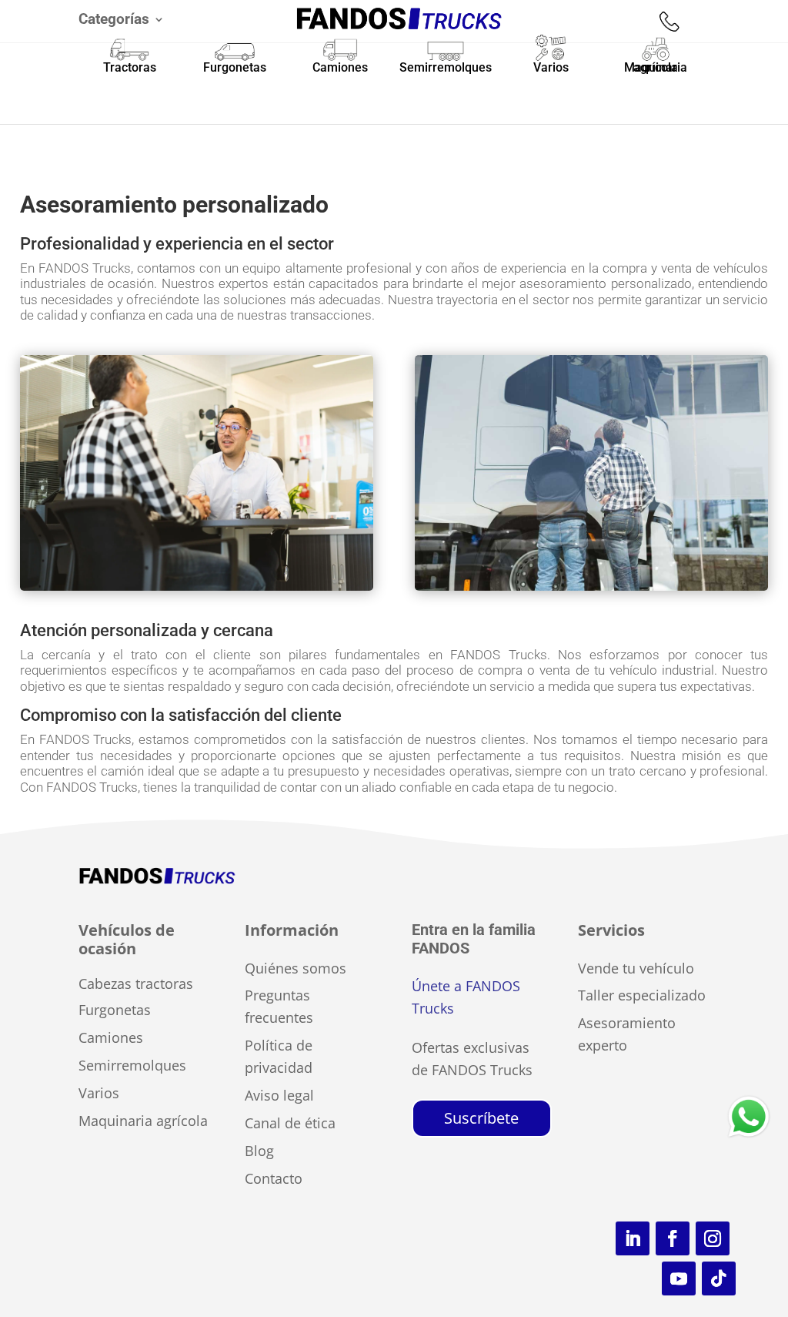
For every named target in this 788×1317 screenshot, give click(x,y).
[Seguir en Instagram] (713, 1238)
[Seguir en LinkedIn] (632, 1238)
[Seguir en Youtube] (679, 1278)
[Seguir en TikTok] (719, 1278)
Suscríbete (481, 1118)
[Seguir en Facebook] (673, 1238)
